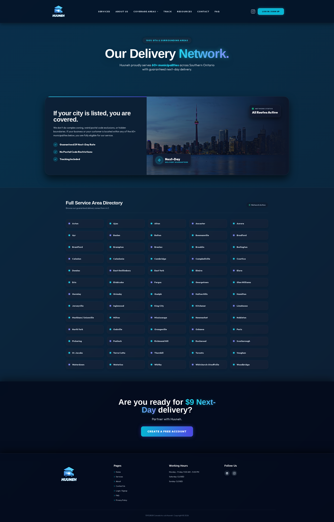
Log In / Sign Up (271, 11)
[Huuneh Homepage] (58, 11)
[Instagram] (234, 473)
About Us (121, 11)
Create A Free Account (167, 431)
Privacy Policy (120, 500)
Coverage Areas (144, 11)
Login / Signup (120, 491)
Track (167, 11)
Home (117, 472)
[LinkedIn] (227, 473)
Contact (203, 11)
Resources (184, 11)
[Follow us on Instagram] (253, 11)
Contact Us (119, 486)
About (117, 481)
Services (104, 11)
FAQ (217, 11)
